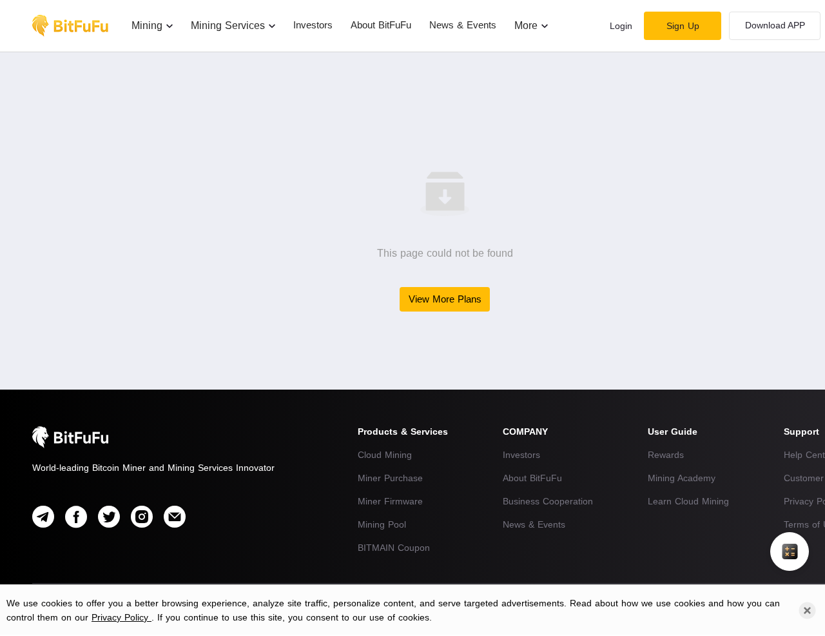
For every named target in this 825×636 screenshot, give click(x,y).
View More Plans (445, 298)
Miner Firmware (390, 501)
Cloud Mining (385, 455)
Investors (521, 455)
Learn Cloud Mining (688, 501)
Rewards (666, 455)
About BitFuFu (532, 478)
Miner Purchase (390, 478)
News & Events (534, 524)
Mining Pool (382, 524)
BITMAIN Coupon (394, 547)
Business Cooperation (548, 501)
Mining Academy (681, 478)
